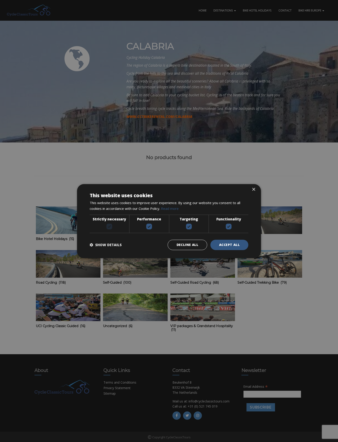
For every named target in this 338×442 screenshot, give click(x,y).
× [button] (253, 189)
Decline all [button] (187, 244)
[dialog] (169, 221)
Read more (170, 208)
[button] (106, 245)
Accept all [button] (229, 244)
